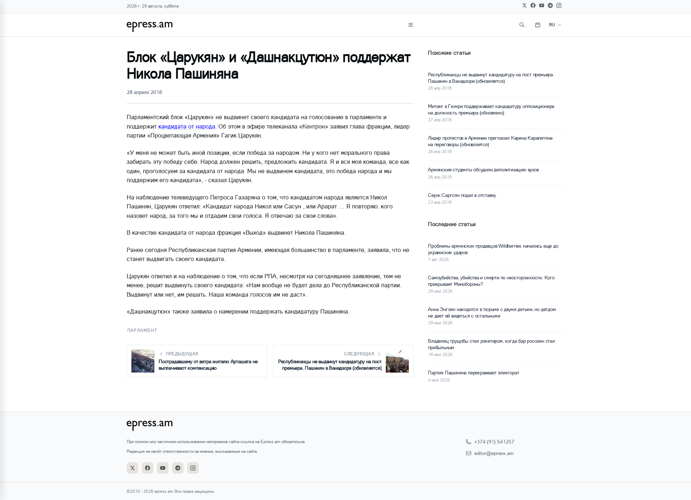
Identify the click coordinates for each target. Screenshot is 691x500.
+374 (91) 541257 (494, 441)
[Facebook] (533, 5)
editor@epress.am (494, 453)
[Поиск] (522, 25)
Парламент (142, 330)
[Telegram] (550, 5)
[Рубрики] (410, 25)
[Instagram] (558, 5)
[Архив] (537, 25)
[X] (524, 5)
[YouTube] (541, 5)
